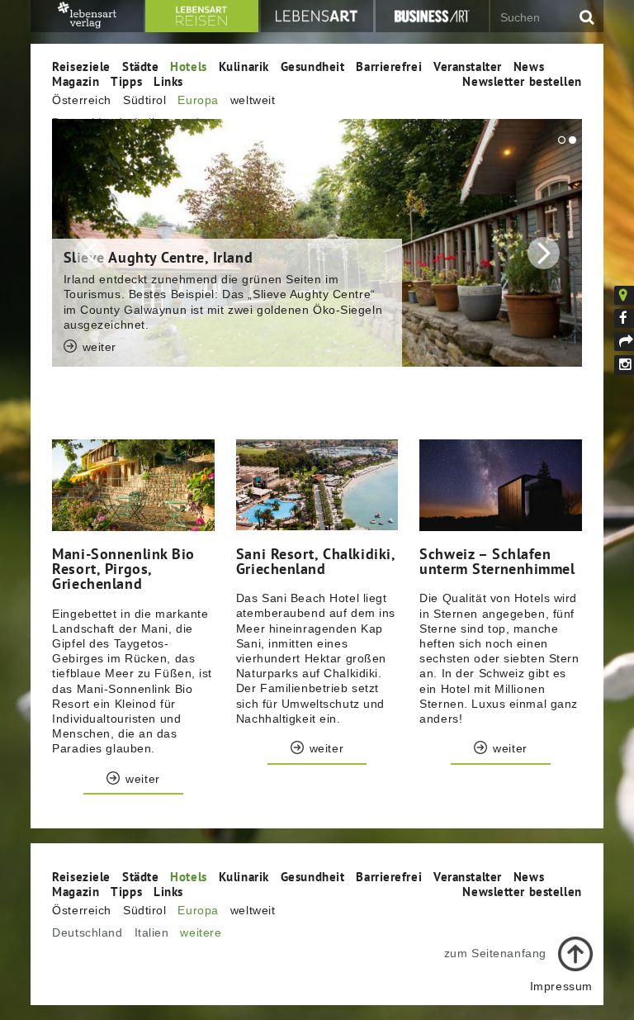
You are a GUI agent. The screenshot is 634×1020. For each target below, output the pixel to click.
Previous (90, 253)
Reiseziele (81, 66)
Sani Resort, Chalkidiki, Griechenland (315, 560)
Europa (197, 100)
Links (168, 81)
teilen (624, 342)
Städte (140, 66)
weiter (99, 396)
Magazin (75, 81)
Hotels (188, 66)
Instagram (624, 365)
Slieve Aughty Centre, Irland (158, 257)
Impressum (561, 986)
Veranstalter (467, 66)
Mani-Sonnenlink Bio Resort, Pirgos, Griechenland (123, 568)
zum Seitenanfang (495, 953)
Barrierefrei (389, 66)
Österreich (81, 100)
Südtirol (144, 100)
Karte (633, 295)
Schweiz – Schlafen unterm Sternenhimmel (497, 560)
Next (544, 253)
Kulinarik (244, 66)
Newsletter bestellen (521, 81)
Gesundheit (313, 66)
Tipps (126, 81)
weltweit (252, 100)
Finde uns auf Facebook (624, 319)
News (528, 66)
